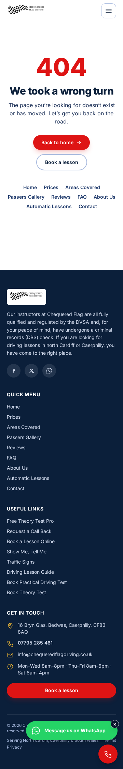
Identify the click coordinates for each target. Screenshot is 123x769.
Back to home (57, 142)
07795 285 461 (35, 643)
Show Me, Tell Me (26, 551)
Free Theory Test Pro (30, 521)
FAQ (82, 197)
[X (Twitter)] (31, 371)
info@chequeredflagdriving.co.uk (55, 654)
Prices (51, 187)
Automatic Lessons (49, 206)
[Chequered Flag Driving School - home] (26, 11)
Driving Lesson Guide (30, 572)
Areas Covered (82, 187)
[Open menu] (108, 10)
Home (30, 187)
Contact (88, 206)
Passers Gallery (26, 197)
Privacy (14, 747)
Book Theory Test (26, 592)
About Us (104, 197)
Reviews (61, 197)
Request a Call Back (29, 531)
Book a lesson (61, 162)
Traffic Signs (21, 562)
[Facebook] (13, 371)
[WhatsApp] (49, 371)
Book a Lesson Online (31, 541)
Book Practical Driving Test (37, 582)
